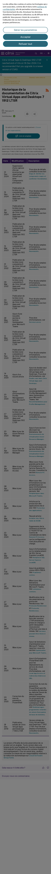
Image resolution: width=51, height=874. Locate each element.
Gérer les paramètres (25, 30)
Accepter (25, 37)
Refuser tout (25, 43)
